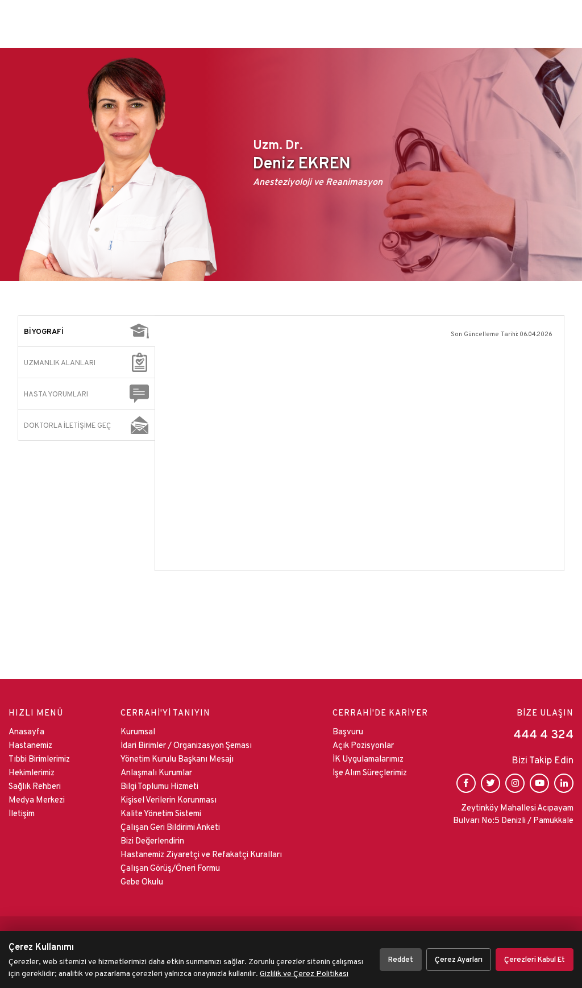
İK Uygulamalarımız (368, 758)
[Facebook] (466, 783)
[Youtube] (539, 783)
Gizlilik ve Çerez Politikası (304, 973)
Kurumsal (137, 731)
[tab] (86, 331)
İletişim (22, 813)
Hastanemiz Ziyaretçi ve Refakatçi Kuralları (201, 854)
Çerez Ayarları (459, 959)
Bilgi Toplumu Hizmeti (159, 785)
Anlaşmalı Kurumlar (156, 772)
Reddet (400, 959)
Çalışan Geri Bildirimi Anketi (170, 826)
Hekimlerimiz (32, 772)
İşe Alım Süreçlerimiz (369, 772)
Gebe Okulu (141, 881)
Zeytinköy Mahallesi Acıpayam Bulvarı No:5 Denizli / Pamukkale (513, 814)
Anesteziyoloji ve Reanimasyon (318, 182)
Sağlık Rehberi (35, 785)
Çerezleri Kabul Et (534, 959)
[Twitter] (490, 783)
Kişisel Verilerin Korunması (168, 799)
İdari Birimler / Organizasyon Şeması (186, 744)
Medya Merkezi (37, 799)
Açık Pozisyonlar (363, 744)
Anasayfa (26, 731)
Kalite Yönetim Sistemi (160, 813)
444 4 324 (543, 734)
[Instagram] (515, 783)
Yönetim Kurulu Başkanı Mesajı (177, 758)
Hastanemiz (30, 744)
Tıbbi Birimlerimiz (39, 758)
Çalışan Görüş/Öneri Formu (170, 867)
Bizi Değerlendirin (152, 840)
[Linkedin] (563, 783)
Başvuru (347, 731)
